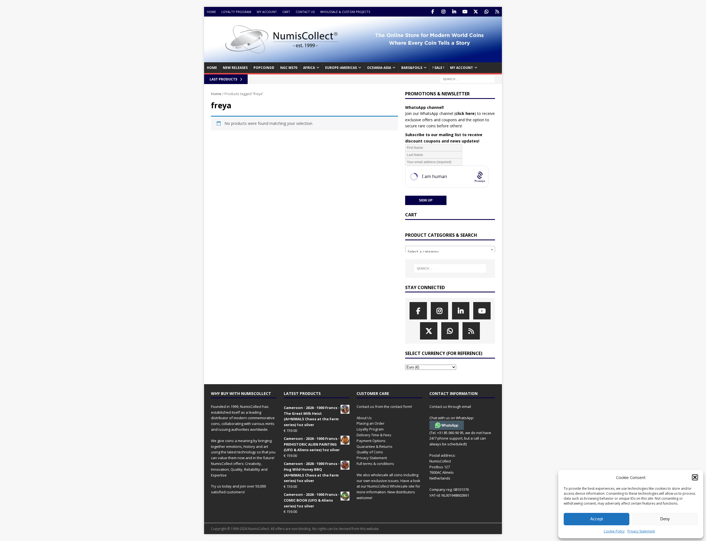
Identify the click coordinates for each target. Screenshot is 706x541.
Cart (286, 12)
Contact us (305, 12)
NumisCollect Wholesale (387, 486)
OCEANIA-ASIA (379, 67)
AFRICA (309, 67)
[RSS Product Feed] (497, 12)
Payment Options (371, 440)
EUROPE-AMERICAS (341, 67)
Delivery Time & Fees (374, 434)
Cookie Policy (614, 531)
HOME (212, 67)
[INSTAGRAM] (443, 12)
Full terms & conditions (375, 463)
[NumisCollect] (353, 59)
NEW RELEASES (235, 67)
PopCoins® (263, 67)
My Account (267, 12)
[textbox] (450, 252)
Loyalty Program (236, 12)
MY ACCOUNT (461, 67)
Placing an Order (370, 423)
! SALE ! (438, 67)
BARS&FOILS (411, 67)
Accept (596, 518)
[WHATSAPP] (486, 12)
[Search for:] (467, 78)
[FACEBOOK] (432, 12)
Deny (665, 518)
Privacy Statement (641, 531)
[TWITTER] (475, 12)
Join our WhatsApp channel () (440, 113)
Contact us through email (450, 406)
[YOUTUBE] (465, 12)
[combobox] (450, 250)
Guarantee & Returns (374, 446)
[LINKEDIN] (454, 12)
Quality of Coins (370, 452)
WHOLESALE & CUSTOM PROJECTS (345, 12)
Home (211, 12)
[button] (695, 477)
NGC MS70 (288, 67)
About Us (364, 417)
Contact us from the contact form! (384, 406)
